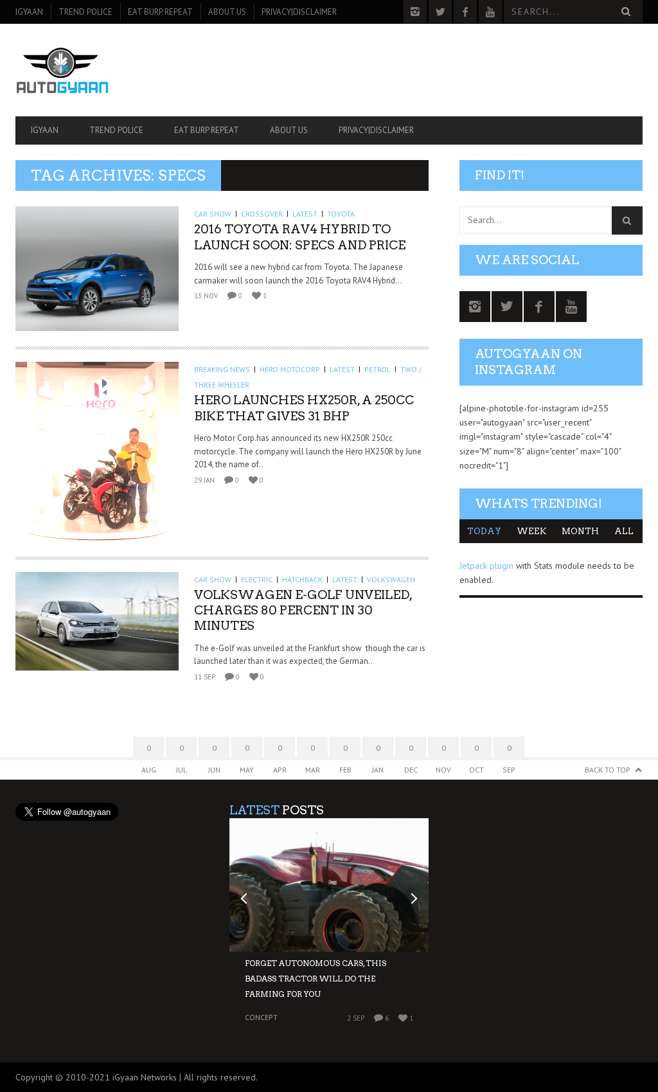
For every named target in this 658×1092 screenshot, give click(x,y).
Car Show (212, 214)
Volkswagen (391, 579)
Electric (256, 579)
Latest (304, 214)
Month (580, 531)
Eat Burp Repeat (160, 11)
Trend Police (85, 11)
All (624, 531)
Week (531, 531)
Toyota (341, 214)
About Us (227, 11)
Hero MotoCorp (290, 369)
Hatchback (302, 579)
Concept (261, 1017)
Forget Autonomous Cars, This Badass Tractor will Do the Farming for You (315, 978)
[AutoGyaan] (109, 70)
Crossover (262, 214)
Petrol (377, 369)
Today (484, 531)
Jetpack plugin (486, 565)
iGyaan (29, 11)
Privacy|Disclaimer (299, 11)
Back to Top (607, 769)
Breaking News (222, 369)
